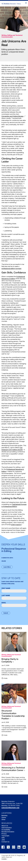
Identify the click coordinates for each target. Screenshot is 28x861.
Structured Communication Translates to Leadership (13, 714)
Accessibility (5, 830)
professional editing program (11, 268)
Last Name (5, 595)
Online (3, 817)
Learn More (7, 567)
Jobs (3, 840)
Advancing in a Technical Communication (13, 768)
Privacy (4, 834)
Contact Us (5, 842)
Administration (6, 828)
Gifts (3, 838)
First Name (5, 588)
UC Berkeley (21, 77)
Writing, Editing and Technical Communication (11, 36)
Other (3, 819)
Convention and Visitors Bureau (12, 116)
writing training (16, 524)
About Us (4, 826)
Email (3, 603)
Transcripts (5, 836)
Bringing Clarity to (9, 660)
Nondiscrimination (7, 832)
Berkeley (4, 815)
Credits (3, 859)
